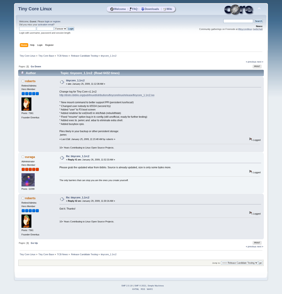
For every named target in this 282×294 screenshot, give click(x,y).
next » (260, 61)
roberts (30, 81)
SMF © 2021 (140, 286)
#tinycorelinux (245, 29)
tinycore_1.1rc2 (75, 80)
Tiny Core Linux (35, 8)
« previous (251, 61)
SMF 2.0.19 (127, 286)
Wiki (169, 9)
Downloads (152, 9)
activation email (45, 24)
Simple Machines (156, 286)
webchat (258, 29)
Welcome (120, 9)
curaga (30, 157)
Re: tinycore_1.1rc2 (77, 156)
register (56, 21)
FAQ (134, 9)
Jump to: (216, 263)
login (47, 21)
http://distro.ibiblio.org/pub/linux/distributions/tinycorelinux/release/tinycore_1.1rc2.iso (106, 95)
